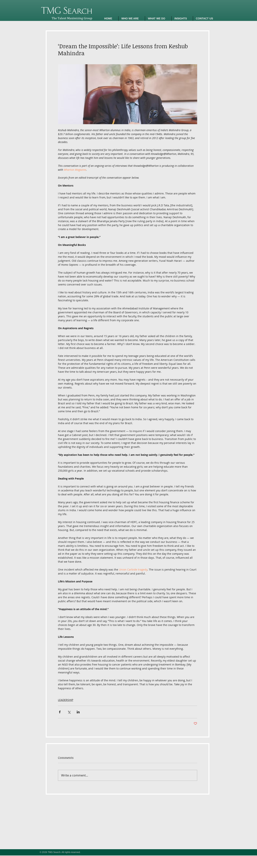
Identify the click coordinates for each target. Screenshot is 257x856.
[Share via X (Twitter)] (69, 712)
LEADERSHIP (65, 700)
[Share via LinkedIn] (78, 712)
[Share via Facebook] (60, 712)
